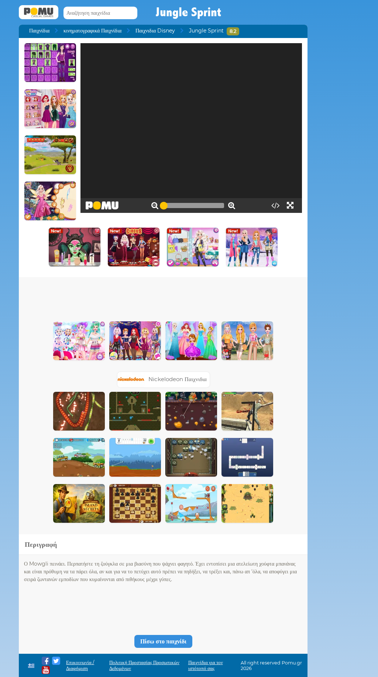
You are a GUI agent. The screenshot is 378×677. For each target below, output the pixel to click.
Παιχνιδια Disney (155, 30)
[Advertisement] (163, 297)
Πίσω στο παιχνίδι (163, 641)
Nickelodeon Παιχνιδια (177, 379)
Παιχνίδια (39, 30)
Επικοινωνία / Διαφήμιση (80, 665)
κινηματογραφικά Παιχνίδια (92, 30)
